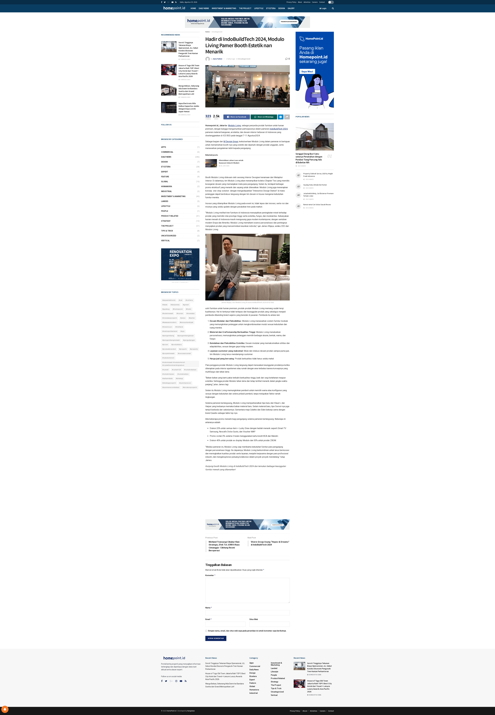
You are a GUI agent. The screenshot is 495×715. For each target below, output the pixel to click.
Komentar (210, 575)
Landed (164, 201)
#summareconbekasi (170, 387)
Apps (163, 147)
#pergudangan (189, 340)
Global (164, 182)
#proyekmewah (168, 353)
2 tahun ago (230, 59)
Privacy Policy (291, 2)
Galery (291, 8)
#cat (180, 300)
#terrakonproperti (190, 387)
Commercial (167, 152)
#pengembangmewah (171, 340)
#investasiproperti (169, 318)
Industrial (166, 191)
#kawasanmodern (169, 322)
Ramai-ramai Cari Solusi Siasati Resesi (317, 204)
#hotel (188, 309)
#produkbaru (176, 344)
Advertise (307, 2)
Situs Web (253, 619)
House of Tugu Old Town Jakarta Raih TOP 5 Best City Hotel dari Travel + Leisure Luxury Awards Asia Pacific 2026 (189, 70)
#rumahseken (183, 374)
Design (281, 8)
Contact (322, 2)
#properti (183, 349)
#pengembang (168, 336)
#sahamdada (167, 378)
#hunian (180, 313)
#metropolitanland (169, 331)
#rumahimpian (168, 374)
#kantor (192, 318)
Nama (208, 607)
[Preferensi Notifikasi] (5, 709)
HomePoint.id (171, 711)
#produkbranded (169, 349)
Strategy (165, 221)
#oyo (182, 331)
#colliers (189, 300)
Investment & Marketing (224, 8)
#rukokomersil (168, 358)
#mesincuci (167, 327)
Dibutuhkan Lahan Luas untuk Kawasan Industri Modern (231, 161)
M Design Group (231, 141)
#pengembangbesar (186, 336)
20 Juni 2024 (224, 166)
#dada (164, 305)
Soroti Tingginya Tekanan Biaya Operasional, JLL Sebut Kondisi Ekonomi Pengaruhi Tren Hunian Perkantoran (225, 666)
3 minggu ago (185, 115)
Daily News (204, 8)
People (164, 211)
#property (194, 349)
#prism (165, 344)
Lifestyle (258, 8)
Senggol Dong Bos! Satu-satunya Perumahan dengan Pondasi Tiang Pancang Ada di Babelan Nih (309, 158)
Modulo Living (234, 125)
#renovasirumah (184, 353)
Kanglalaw (191, 711)
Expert (164, 172)
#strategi (179, 378)
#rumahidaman (190, 370)
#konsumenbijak (186, 322)
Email (208, 619)
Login (323, 8)
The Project (245, 8)
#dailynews (175, 305)
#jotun (182, 318)
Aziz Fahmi (217, 59)
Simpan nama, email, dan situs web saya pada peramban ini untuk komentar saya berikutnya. (247, 631)
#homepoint (178, 309)
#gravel (186, 305)
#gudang (166, 309)
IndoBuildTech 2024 (279, 129)
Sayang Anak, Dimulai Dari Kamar (315, 185)
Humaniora (166, 186)
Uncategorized (217, 32)
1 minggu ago (185, 59)
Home (193, 8)
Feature (165, 177)
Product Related (169, 216)
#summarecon (185, 383)
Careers (315, 2)
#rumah (165, 370)
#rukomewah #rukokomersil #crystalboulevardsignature (173, 364)
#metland (179, 327)
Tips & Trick (167, 231)
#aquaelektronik (168, 300)
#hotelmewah (167, 313)
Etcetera (270, 8)
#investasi (191, 313)
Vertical (165, 241)
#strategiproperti (169, 383)
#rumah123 (176, 370)
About (300, 2)
